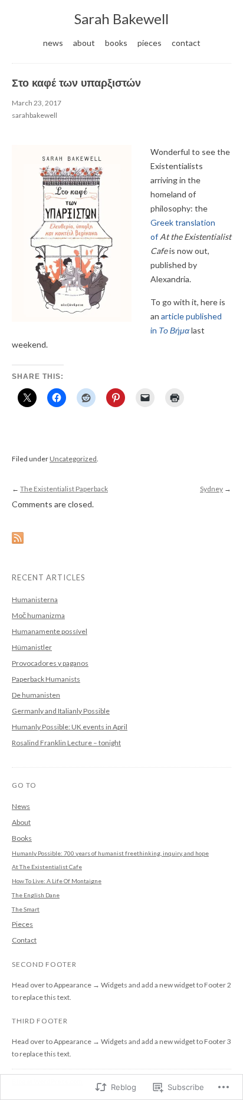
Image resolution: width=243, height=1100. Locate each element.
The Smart (26, 909)
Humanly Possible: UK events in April (69, 726)
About (84, 43)
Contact (186, 43)
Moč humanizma (38, 615)
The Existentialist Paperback (64, 488)
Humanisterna (35, 599)
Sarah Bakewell (121, 18)
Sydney (211, 488)
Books (116, 43)
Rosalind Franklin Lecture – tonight (66, 742)
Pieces (149, 43)
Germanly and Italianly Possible (61, 710)
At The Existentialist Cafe (47, 866)
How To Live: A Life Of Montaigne (56, 880)
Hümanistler (32, 647)
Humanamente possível (49, 631)
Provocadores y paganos (50, 663)
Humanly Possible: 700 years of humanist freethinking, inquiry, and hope (110, 853)
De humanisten (36, 695)
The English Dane (36, 895)
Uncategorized (73, 458)
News (53, 43)
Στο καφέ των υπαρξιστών (76, 83)
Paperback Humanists (46, 679)
